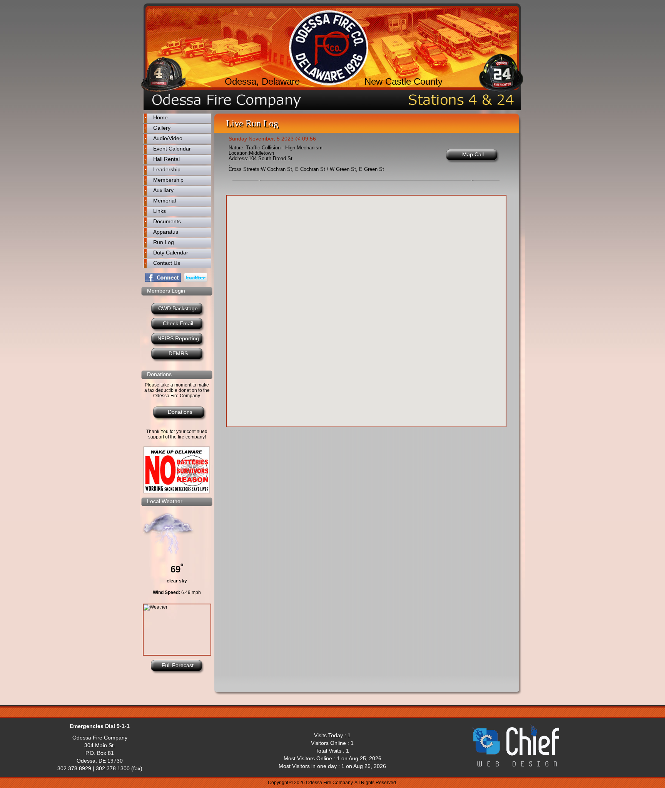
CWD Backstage (178, 308)
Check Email (178, 323)
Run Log (163, 242)
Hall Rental (166, 159)
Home (160, 117)
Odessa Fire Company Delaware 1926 (328, 47)
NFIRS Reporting (178, 338)
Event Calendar (172, 149)
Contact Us (166, 263)
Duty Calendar (170, 252)
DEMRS (178, 353)
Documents (167, 221)
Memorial (164, 200)
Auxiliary (163, 190)
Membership (168, 180)
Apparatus (165, 232)
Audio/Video (167, 138)
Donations (180, 412)
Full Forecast (178, 665)
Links (159, 211)
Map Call (473, 154)
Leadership (166, 169)
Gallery (161, 128)
